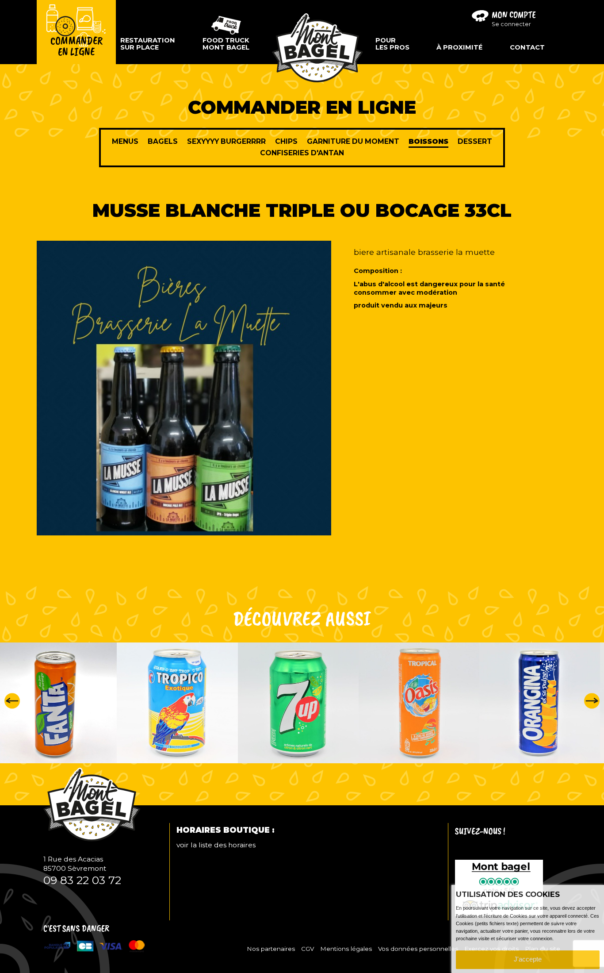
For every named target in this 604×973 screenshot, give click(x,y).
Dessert (475, 141)
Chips (286, 141)
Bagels (163, 141)
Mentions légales (346, 948)
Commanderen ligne (76, 46)
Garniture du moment (353, 141)
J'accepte (528, 959)
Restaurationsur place (147, 44)
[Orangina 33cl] (433, 702)
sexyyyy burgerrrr (226, 141)
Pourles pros (392, 44)
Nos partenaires (271, 948)
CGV (307, 948)
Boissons (428, 141)
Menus (125, 141)
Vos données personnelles (418, 948)
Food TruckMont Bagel (226, 44)
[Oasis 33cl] (312, 702)
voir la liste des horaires (216, 845)
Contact (527, 47)
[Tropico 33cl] (70, 702)
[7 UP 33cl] (191, 702)
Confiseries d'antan (302, 153)
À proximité (459, 47)
